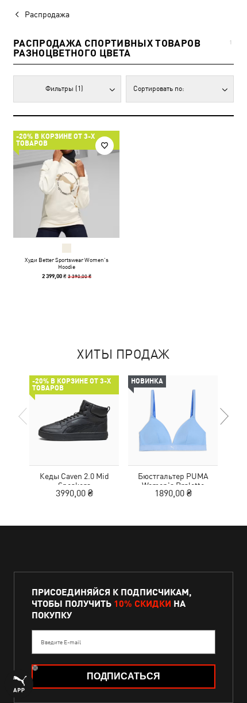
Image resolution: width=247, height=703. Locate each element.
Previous (23, 416)
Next (223, 416)
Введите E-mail (61, 642)
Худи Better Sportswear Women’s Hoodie (67, 263)
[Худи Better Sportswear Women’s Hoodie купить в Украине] (66, 184)
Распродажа (47, 14)
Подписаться (123, 676)
